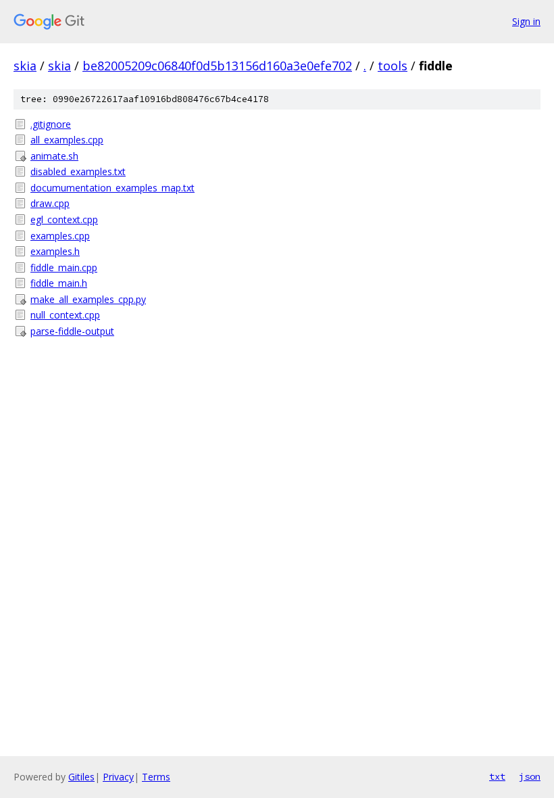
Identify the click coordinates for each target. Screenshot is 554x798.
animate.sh (54, 155)
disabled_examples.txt (78, 171)
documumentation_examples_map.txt (112, 187)
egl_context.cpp (64, 219)
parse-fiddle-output (72, 331)
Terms (156, 776)
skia (25, 65)
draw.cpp (50, 203)
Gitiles (81, 776)
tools (392, 65)
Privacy (118, 776)
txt (497, 776)
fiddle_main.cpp (63, 267)
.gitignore (50, 124)
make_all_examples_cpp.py (88, 299)
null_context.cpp (65, 314)
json (529, 776)
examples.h (55, 251)
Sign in (526, 21)
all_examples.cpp (66, 139)
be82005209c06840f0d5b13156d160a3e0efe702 (217, 65)
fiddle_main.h (58, 283)
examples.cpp (60, 235)
